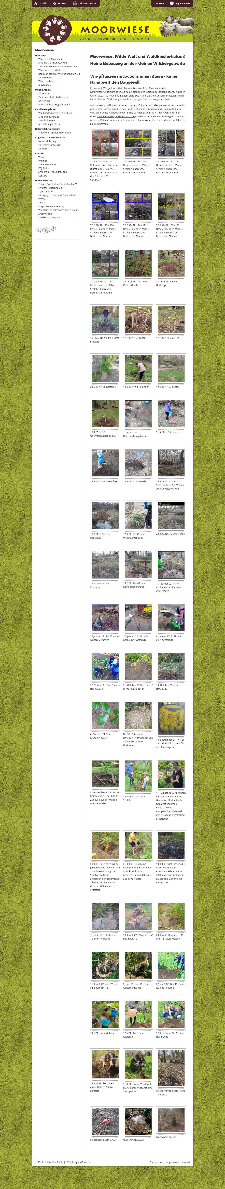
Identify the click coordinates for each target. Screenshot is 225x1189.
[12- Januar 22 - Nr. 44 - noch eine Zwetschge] (138, 617)
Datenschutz (157, 1162)
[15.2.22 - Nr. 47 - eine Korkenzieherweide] (138, 564)
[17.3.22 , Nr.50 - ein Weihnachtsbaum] (138, 515)
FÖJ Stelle (43, 168)
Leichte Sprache (87, 3)
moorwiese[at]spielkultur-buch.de (116, 116)
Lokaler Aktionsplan (49, 217)
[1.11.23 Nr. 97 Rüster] (138, 319)
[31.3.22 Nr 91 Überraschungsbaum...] (138, 414)
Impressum (172, 1162)
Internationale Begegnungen (54, 104)
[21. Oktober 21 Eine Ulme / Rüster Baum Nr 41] (138, 666)
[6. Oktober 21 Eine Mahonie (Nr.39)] (105, 715)
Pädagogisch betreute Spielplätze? (57, 195)
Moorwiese (113, 26)
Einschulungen (46, 120)
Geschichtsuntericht (49, 145)
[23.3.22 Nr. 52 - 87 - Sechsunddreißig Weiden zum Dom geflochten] (171, 462)
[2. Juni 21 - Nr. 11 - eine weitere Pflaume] (138, 965)
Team (41, 157)
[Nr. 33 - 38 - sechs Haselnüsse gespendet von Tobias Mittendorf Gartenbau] (138, 715)
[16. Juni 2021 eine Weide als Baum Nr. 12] (105, 965)
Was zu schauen (47, 81)
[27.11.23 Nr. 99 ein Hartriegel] (171, 263)
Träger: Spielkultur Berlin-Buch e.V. (57, 184)
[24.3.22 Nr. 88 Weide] (138, 462)
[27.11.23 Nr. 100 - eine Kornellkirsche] (138, 263)
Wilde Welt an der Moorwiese (54, 132)
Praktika (42, 160)
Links (41, 202)
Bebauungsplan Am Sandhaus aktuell (59, 73)
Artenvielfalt (45, 213)
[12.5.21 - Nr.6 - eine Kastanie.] (138, 1014)
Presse (42, 198)
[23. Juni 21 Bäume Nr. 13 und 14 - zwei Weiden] (171, 916)
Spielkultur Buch (53, 1162)
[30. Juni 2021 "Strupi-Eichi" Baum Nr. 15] (138, 916)
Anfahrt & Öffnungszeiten (52, 62)
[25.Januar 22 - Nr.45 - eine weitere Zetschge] (105, 617)
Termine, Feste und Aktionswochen (57, 66)
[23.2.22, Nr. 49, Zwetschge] (171, 515)
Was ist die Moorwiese (50, 59)
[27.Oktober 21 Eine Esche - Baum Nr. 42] (105, 666)
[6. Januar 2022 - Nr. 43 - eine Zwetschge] (171, 617)
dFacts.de (85, 1162)
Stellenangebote (47, 164)
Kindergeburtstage (48, 116)
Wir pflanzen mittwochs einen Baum (58, 210)
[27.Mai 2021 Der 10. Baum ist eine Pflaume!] (171, 965)
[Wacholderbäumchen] (171, 1120)
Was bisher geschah (49, 70)
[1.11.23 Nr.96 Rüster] (171, 319)
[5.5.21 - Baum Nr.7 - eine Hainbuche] (171, 1014)
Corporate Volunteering (51, 206)
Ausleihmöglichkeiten (50, 124)
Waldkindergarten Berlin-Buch (55, 112)
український (183, 3)
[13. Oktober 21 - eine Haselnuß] (171, 666)
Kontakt (42, 175)
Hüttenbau (44, 93)
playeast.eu (44, 84)
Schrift (43, 3)
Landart (42, 148)
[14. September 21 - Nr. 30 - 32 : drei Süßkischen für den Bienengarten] (171, 718)
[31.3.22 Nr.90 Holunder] (171, 413)
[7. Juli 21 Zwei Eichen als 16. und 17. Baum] (105, 916)
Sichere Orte (45, 77)
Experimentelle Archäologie (53, 97)
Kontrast (63, 3)
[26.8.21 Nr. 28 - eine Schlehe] (138, 776)
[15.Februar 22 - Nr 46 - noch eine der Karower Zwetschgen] (171, 565)
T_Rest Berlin (45, 191)
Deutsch (159, 3)
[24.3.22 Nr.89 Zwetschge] (105, 462)
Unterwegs (44, 100)
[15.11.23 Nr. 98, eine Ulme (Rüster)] (105, 319)
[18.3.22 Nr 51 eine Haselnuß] (105, 515)
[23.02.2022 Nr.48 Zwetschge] (105, 565)
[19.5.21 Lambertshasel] (105, 1014)
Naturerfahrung (47, 141)
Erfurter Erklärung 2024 (51, 187)
